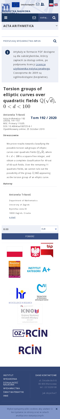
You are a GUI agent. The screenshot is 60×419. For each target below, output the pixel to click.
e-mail (12, 217)
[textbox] (47, 100)
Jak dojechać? (49, 393)
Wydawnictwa (11, 388)
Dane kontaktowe (46, 375)
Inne (5, 395)
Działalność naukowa (10, 383)
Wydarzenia (10, 379)
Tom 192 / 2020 (44, 117)
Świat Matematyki (13, 392)
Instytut (8, 375)
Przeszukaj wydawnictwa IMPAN (22, 41)
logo (6, 7)
